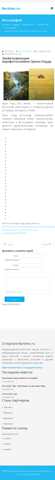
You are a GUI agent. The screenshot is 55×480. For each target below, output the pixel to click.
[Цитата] (16, 274)
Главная (15, 24)
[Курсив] (9, 274)
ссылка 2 (7, 438)
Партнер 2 (8, 412)
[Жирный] (6, 274)
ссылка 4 (7, 449)
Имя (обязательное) (12, 258)
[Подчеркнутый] (12, 274)
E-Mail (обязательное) (12, 267)
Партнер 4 (8, 423)
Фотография (10, 28)
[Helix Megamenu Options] (52, 8)
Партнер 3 (8, 418)
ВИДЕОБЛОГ (28, 24)
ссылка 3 (7, 444)
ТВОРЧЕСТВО (43, 24)
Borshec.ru (11, 8)
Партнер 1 (8, 407)
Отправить (13, 299)
